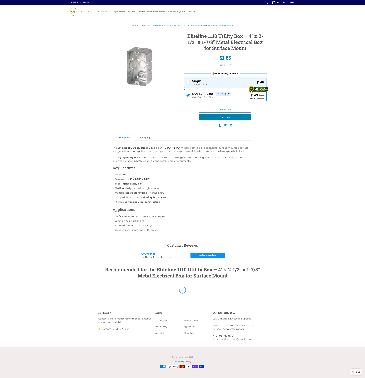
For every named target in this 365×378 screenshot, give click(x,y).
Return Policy (161, 327)
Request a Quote (191, 320)
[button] (292, 2)
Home (135, 25)
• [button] (281, 2)
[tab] (124, 138)
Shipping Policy (162, 320)
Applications (189, 327)
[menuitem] (266, 2)
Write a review (207, 255)
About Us (159, 333)
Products (145, 25)
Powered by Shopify (182, 362)
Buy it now (225, 117)
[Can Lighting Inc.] (73, 11)
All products (189, 333)
